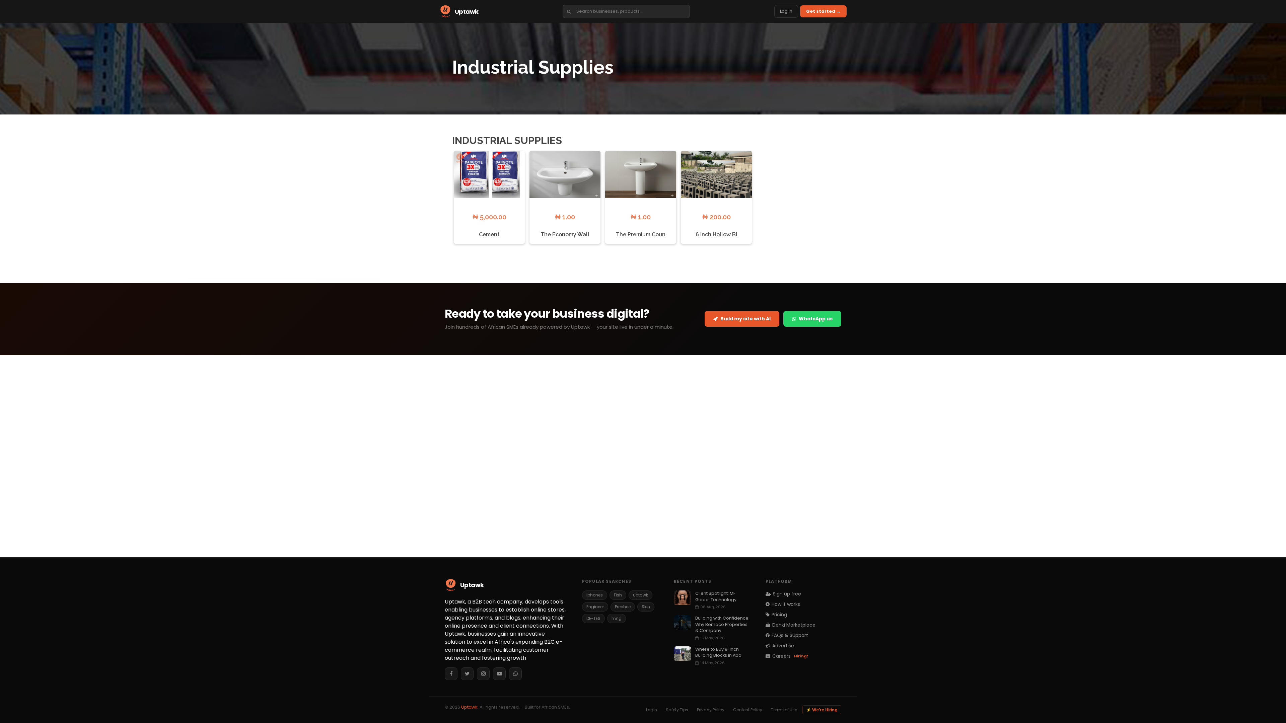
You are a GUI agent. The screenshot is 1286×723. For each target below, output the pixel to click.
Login (651, 710)
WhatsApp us (816, 318)
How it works (786, 604)
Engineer (595, 607)
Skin (646, 607)
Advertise (783, 645)
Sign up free (787, 593)
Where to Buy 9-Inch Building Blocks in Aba (718, 652)
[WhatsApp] (515, 673)
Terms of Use (784, 710)
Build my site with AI (745, 318)
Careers (790, 656)
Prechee (623, 607)
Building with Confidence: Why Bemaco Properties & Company (722, 624)
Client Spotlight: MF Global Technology (715, 596)
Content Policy (747, 710)
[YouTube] (499, 673)
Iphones (594, 595)
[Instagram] (483, 673)
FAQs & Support (790, 635)
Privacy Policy (710, 710)
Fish (618, 595)
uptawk (640, 595)
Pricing (779, 614)
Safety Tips (677, 710)
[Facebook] (451, 673)
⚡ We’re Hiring (822, 710)
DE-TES (593, 618)
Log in (786, 11)
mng (617, 618)
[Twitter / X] (467, 673)
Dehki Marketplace (793, 625)
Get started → (823, 11)
